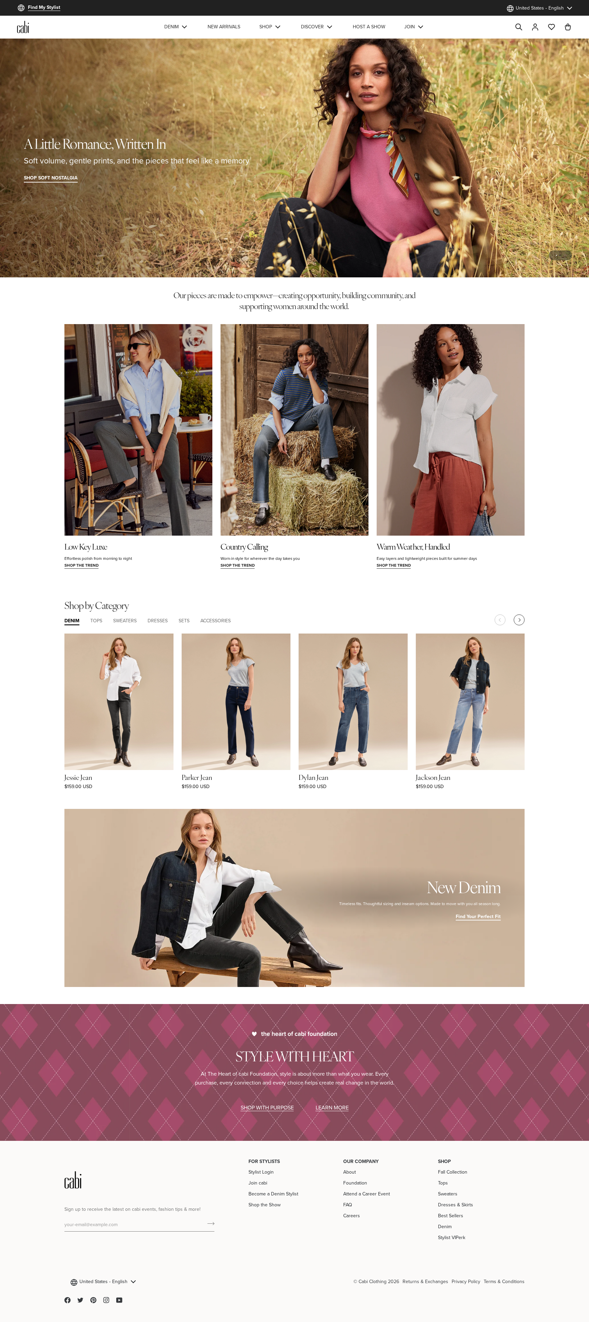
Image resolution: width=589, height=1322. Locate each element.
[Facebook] (67, 1300)
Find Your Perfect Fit (478, 916)
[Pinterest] (93, 1300)
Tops (443, 1182)
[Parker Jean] (236, 702)
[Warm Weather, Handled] (451, 430)
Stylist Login (261, 1171)
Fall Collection (452, 1171)
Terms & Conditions (504, 1281)
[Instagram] (106, 1300)
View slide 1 (556, 255)
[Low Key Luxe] (138, 430)
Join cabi (257, 1182)
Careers (351, 1215)
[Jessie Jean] (118, 702)
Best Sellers (450, 1215)
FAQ (347, 1204)
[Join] (208, 1223)
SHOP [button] (444, 1161)
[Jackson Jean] (470, 702)
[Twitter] (80, 1300)
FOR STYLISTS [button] (264, 1161)
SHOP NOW (552, 177)
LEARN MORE (332, 1107)
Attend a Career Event (366, 1193)
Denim (445, 1226)
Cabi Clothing (373, 1281)
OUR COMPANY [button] (361, 1161)
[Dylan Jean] (353, 702)
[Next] (519, 619)
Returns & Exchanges (425, 1281)
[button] (176, 27)
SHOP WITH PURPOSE (267, 1107)
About (349, 1171)
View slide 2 (564, 255)
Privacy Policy (466, 1281)
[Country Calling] (294, 430)
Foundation (355, 1182)
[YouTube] (119, 1300)
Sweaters (447, 1193)
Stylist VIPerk (451, 1237)
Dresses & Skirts (455, 1204)
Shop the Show (264, 1204)
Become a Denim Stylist (273, 1193)
